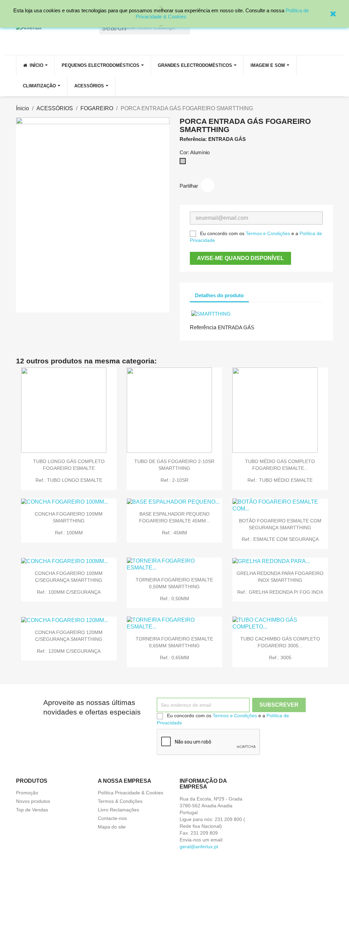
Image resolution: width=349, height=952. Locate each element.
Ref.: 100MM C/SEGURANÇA (69, 592)
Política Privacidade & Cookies (130, 792)
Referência (203, 327)
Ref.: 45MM (174, 532)
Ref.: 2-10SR (174, 480)
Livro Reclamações (118, 809)
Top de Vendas (32, 809)
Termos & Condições (120, 801)
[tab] (255, 291)
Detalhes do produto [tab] (219, 295)
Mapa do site (112, 827)
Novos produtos (33, 801)
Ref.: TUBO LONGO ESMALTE (68, 480)
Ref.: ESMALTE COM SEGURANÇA (280, 539)
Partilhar (207, 185)
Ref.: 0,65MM (174, 657)
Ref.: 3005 (280, 657)
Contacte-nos (112, 818)
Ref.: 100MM (69, 532)
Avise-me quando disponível (240, 258)
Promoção (27, 792)
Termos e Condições (268, 233)
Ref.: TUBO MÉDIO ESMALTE (280, 480)
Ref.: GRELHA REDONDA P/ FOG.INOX (280, 592)
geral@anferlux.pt (199, 846)
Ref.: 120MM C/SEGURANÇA (69, 651)
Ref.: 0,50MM (174, 598)
